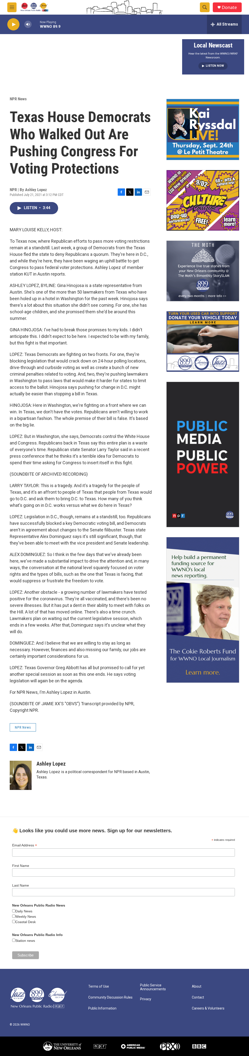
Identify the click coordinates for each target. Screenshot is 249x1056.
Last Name (20, 885)
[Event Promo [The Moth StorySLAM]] (203, 271)
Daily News (23, 911)
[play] (13, 24)
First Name (20, 866)
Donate (229, 7)
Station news (25, 941)
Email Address (24, 845)
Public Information (102, 1008)
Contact (198, 997)
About (196, 986)
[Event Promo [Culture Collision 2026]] (203, 200)
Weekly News (25, 916)
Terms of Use (98, 986)
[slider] (35, 24)
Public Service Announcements (153, 987)
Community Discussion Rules (110, 997)
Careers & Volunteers (208, 1008)
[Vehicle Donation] (203, 341)
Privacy (145, 999)
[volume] (28, 24)
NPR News (18, 98)
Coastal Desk (25, 922)
